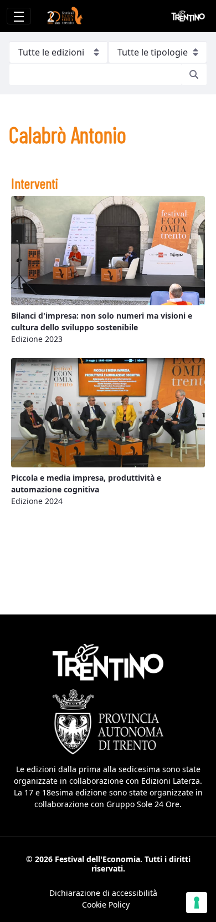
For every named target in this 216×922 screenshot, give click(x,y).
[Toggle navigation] (19, 16)
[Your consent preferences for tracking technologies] (196, 902)
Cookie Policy (106, 904)
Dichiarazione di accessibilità (103, 893)
